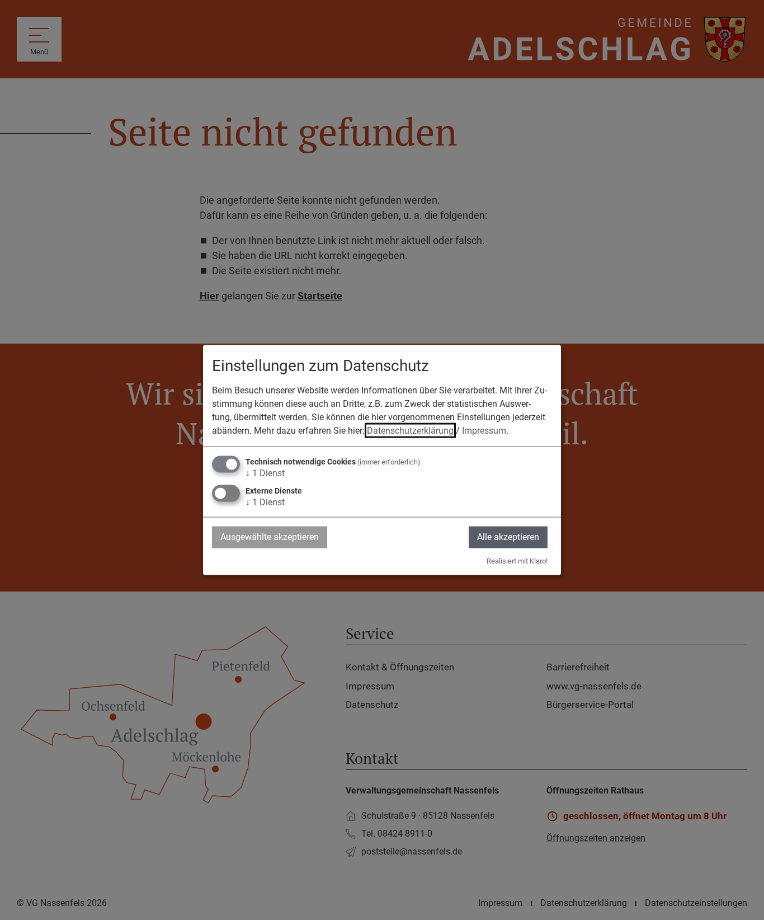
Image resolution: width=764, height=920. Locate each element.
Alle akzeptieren (508, 537)
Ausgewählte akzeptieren (269, 537)
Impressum (484, 430)
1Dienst (265, 473)
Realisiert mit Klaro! (517, 560)
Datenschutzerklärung (410, 430)
